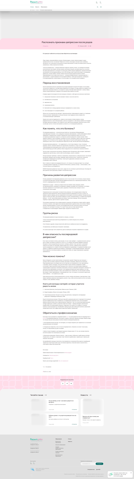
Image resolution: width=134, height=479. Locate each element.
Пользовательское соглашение (81, 474)
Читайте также (36, 395)
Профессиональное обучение (59, 452)
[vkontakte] (101, 2)
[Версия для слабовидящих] (101, 7)
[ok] (62, 383)
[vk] (71, 383)
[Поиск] (97, 7)
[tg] (67, 383)
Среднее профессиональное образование (59, 448)
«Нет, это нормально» (63, 361)
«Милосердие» (68, 352)
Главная (33, 10)
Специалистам (91, 469)
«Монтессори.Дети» (53, 355)
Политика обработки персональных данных (96, 474)
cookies (121, 476)
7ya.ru (51, 358)
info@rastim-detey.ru (34, 444)
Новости (37, 7)
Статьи (37, 10)
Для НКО (98, 469)
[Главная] (36, 2)
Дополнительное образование (58, 455)
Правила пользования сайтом (69, 474)
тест (68, 316)
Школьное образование (60, 444)
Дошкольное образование (58, 442)
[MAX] (97, 2)
